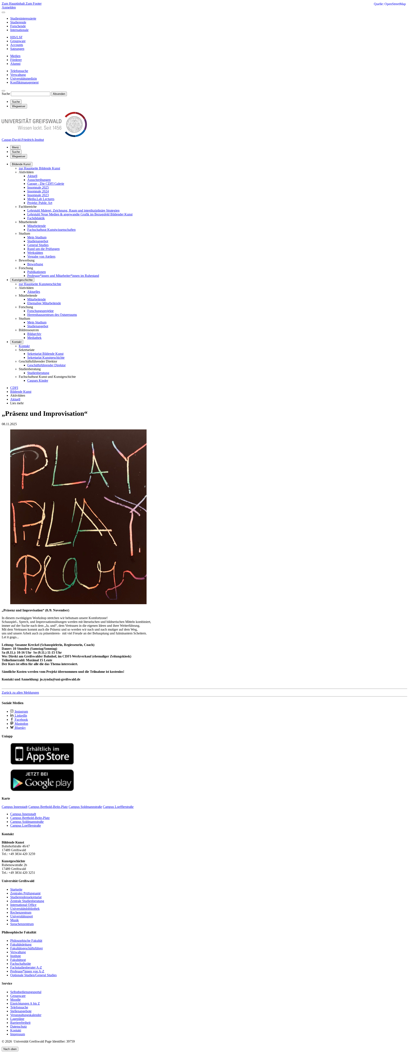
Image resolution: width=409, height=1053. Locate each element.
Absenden (59, 93)
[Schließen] (3, 12)
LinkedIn (20, 715)
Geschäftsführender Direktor (46, 365)
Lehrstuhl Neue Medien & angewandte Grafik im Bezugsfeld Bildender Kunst (79, 214)
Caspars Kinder (37, 380)
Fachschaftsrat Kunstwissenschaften (51, 229)
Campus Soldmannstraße (27, 821)
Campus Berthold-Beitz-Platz (30, 818)
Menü (15, 147)
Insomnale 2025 (38, 187)
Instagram (21, 711)
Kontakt (17, 342)
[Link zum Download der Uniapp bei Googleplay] (42, 790)
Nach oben (10, 1049)
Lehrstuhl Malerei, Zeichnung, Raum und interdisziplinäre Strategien (73, 210)
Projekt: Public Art (39, 203)
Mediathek (34, 337)
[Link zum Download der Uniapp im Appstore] (42, 764)
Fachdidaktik (36, 218)
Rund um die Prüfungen (43, 249)
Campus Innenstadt (23, 814)
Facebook (21, 719)
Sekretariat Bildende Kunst (45, 353)
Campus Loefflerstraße (25, 825)
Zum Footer (34, 3)
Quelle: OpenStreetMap (390, 4)
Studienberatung (38, 373)
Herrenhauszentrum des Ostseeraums (52, 314)
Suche (6, 93)
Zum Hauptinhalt (14, 3)
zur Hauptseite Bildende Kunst (39, 168)
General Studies (38, 245)
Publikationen (36, 272)
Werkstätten (35, 252)
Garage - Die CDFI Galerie (45, 183)
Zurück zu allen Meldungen (20, 692)
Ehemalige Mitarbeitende (44, 303)
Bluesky (20, 727)
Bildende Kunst (21, 164)
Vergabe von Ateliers (41, 256)
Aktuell (32, 176)
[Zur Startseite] (44, 136)
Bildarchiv (34, 334)
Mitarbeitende (36, 226)
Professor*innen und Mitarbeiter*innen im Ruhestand (63, 275)
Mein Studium (36, 237)
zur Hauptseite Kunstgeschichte (40, 284)
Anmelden (9, 7)
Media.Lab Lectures (40, 199)
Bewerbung (35, 264)
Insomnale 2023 (38, 195)
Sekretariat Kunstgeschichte (46, 357)
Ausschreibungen (39, 180)
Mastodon (21, 723)
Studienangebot (37, 241)
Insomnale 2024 (38, 191)
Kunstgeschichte (22, 280)
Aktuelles (33, 291)
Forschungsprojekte (40, 311)
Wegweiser (18, 156)
